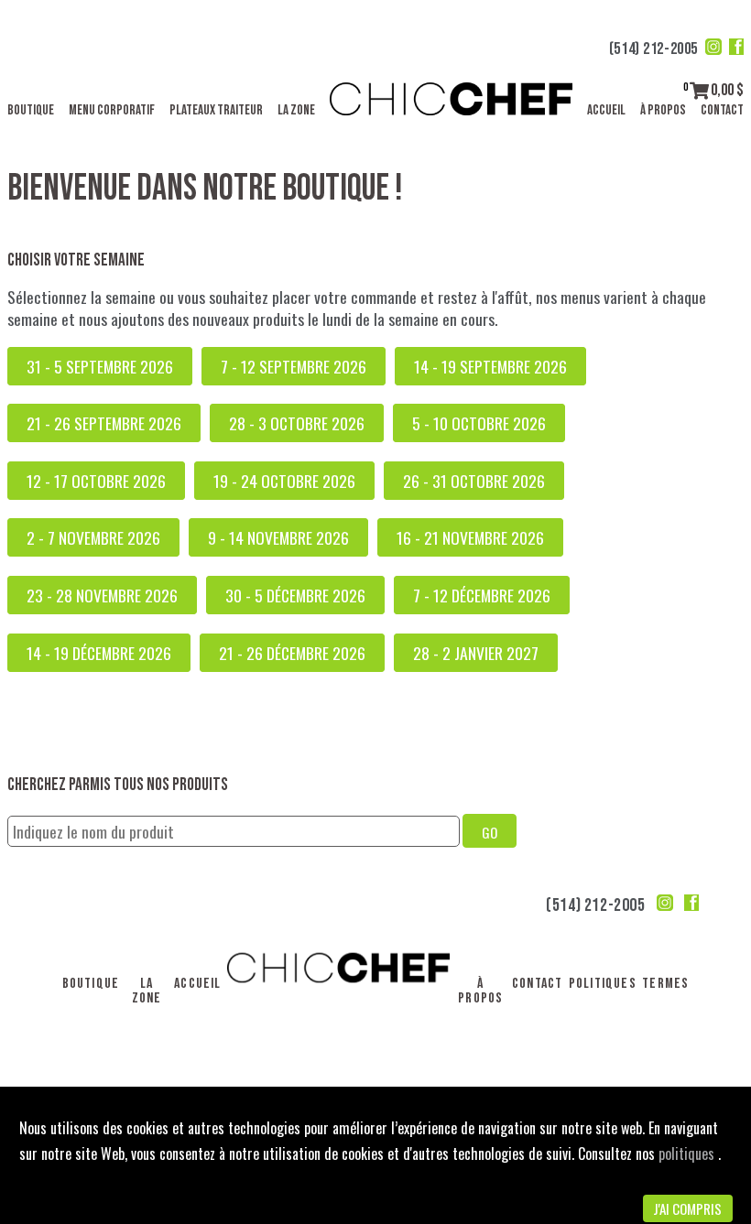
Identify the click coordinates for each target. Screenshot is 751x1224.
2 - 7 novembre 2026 (93, 537)
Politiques (603, 983)
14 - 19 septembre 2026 (490, 366)
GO (489, 832)
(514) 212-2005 (653, 49)
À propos (663, 110)
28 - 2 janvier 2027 (476, 653)
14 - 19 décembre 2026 (99, 653)
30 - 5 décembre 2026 (295, 595)
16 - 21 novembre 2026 (470, 537)
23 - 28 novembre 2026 (102, 595)
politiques (688, 1153)
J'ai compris (687, 1208)
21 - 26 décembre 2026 (292, 653)
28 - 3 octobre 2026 (297, 423)
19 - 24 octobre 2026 (284, 481)
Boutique (30, 110)
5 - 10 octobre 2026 (479, 423)
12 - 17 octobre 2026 (96, 481)
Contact (722, 110)
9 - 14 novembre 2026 (278, 537)
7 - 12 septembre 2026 (293, 366)
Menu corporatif (112, 110)
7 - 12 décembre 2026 (481, 595)
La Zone (296, 110)
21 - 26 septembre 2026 (104, 423)
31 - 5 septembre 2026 (100, 366)
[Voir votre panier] (699, 90)
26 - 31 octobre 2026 (474, 481)
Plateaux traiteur (216, 110)
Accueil (606, 110)
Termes (665, 983)
